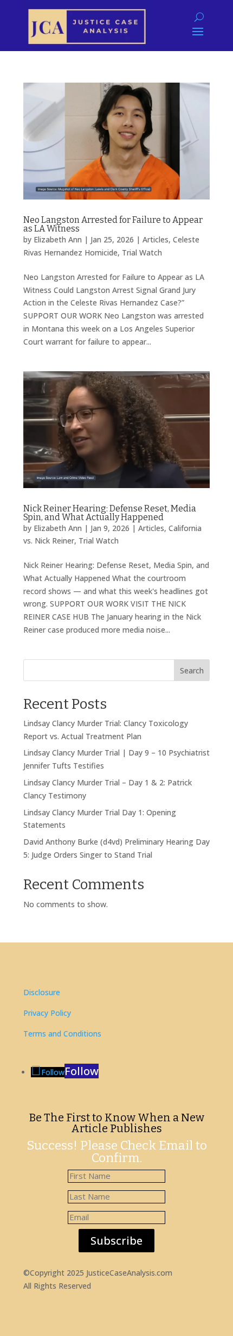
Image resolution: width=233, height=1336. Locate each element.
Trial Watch (142, 252)
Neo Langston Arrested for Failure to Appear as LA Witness (113, 224)
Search (192, 670)
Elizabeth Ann (58, 239)
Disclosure (41, 992)
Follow (81, 1071)
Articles (156, 239)
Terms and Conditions (62, 1033)
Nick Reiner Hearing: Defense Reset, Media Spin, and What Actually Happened (109, 512)
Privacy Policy (47, 1013)
